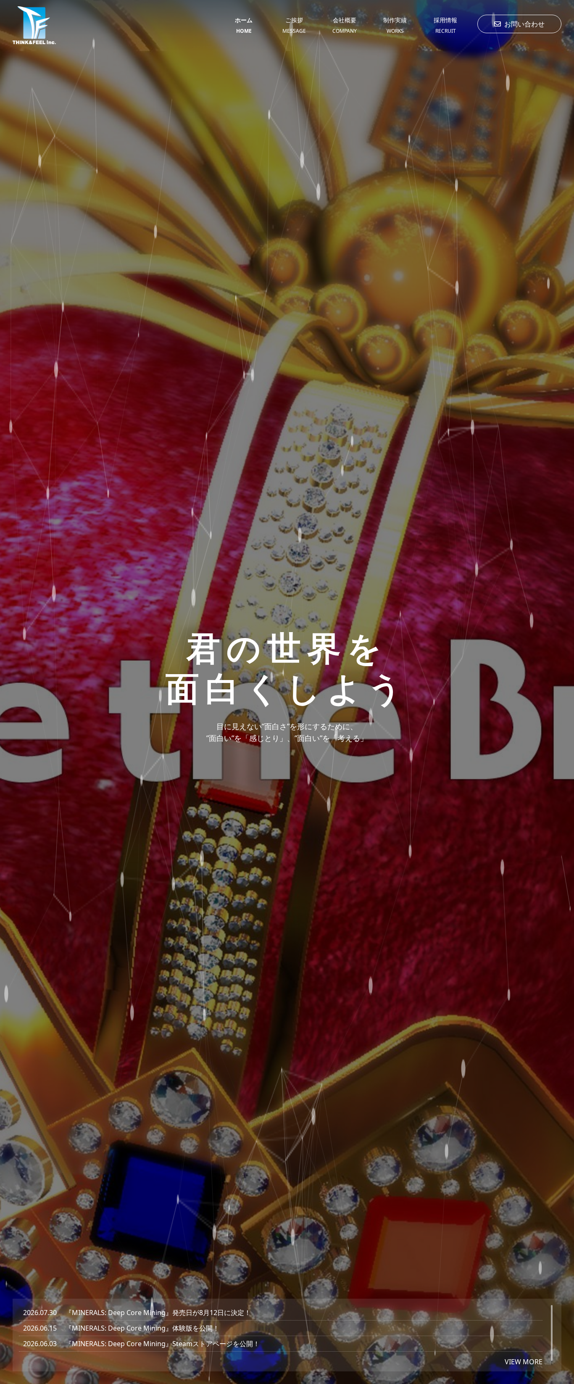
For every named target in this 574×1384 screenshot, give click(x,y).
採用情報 (445, 25)
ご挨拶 (294, 25)
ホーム (244, 25)
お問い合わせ (524, 24)
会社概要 (344, 25)
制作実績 (395, 25)
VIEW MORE (523, 1361)
